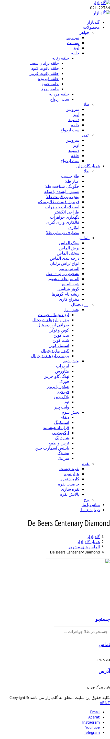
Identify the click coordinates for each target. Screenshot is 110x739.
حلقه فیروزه (48, 78)
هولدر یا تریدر (58, 386)
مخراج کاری (69, 299)
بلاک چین (61, 396)
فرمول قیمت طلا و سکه (58, 201)
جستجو (102, 619)
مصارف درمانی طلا (62, 232)
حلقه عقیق (49, 83)
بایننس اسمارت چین (52, 448)
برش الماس (69, 247)
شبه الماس (69, 283)
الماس (84, 237)
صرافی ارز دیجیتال (53, 324)
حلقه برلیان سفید (44, 63)
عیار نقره (71, 473)
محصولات (91, 27)
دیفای (64, 417)
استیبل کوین (59, 345)
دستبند (73, 119)
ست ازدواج (59, 99)
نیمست (73, 42)
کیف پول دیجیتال (55, 350)
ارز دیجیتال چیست (53, 314)
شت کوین (60, 340)
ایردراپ (62, 365)
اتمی (86, 135)
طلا (87, 104)
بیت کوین (61, 335)
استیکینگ (61, 422)
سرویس (72, 37)
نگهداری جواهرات (64, 217)
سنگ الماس (69, 242)
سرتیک (63, 458)
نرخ (87, 499)
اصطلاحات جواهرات (62, 206)
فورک (64, 381)
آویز (76, 47)
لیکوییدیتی (60, 432)
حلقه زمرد (50, 88)
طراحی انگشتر (66, 212)
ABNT (105, 702)
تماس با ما (91, 504)
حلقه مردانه (59, 93)
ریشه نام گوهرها (65, 294)
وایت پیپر (61, 407)
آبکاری (73, 227)
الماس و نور (69, 268)
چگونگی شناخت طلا (62, 186)
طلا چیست (70, 176)
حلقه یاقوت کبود (45, 68)
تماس (104, 644)
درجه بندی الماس (64, 258)
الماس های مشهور (63, 278)
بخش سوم (70, 412)
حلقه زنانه (60, 58)
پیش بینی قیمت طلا (62, 196)
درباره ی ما (90, 509)
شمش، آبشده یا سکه (61, 191)
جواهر (85, 32)
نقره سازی (70, 489)
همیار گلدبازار (88, 165)
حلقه (75, 52)
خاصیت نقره (68, 484)
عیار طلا (72, 181)
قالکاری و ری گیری (62, 222)
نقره (86, 463)
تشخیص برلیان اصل (62, 273)
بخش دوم (71, 360)
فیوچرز (63, 391)
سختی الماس (68, 253)
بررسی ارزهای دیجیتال (50, 355)
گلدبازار (93, 22)
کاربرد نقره (69, 478)
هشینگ (63, 453)
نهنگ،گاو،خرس (56, 376)
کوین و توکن (59, 330)
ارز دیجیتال (80, 304)
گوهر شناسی (68, 288)
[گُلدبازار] (101, 2)
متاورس (62, 371)
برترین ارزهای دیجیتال (50, 319)
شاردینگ (62, 437)
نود (66, 401)
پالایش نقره (69, 494)
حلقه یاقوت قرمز (44, 73)
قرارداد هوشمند (56, 427)
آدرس (104, 671)
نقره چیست (69, 468)
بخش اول (71, 309)
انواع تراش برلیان (64, 263)
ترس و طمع (59, 442)
